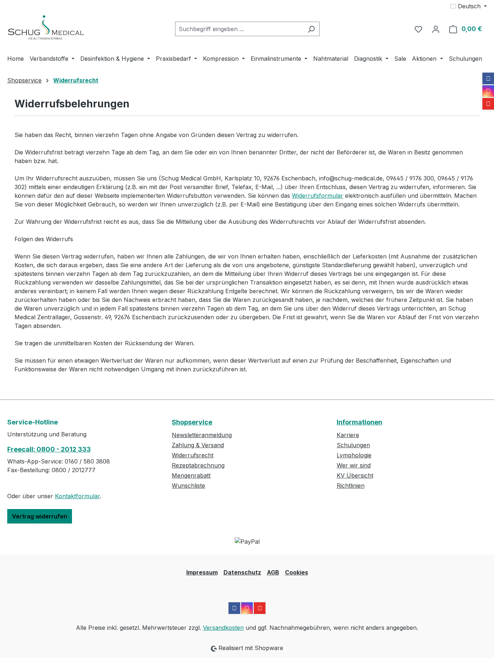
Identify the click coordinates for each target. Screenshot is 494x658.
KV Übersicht (355, 475)
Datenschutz (242, 572)
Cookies (296, 572)
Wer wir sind (354, 465)
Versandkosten (223, 627)
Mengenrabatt (191, 475)
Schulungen (353, 445)
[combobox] (239, 29)
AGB (273, 572)
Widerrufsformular (317, 195)
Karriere (348, 435)
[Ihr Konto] (435, 29)
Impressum (202, 572)
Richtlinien (351, 485)
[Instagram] (488, 91)
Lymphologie (354, 455)
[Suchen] (311, 29)
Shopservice (192, 422)
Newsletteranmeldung (202, 435)
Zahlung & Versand (198, 445)
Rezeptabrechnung (198, 465)
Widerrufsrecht (192, 455)
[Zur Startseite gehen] (46, 27)
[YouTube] (488, 104)
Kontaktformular (77, 496)
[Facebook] (488, 78)
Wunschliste (188, 485)
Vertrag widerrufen (39, 516)
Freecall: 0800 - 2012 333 (49, 449)
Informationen (359, 422)
